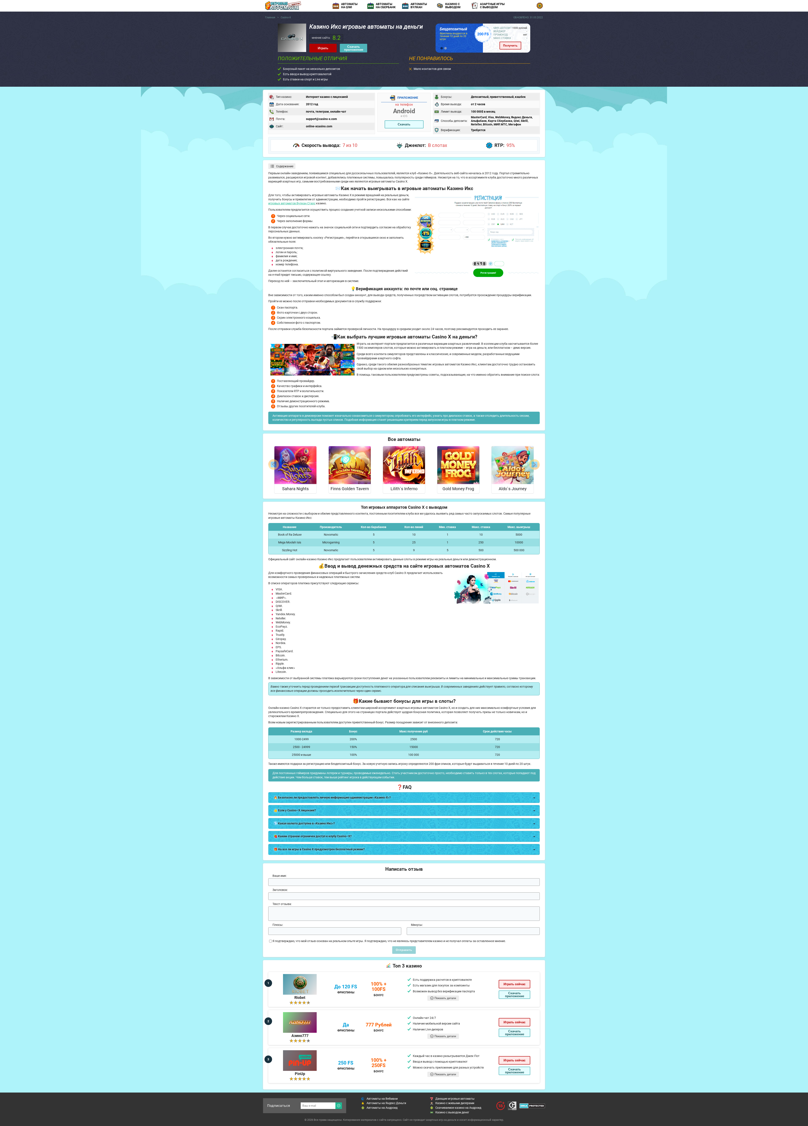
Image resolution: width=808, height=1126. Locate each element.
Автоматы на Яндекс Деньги (386, 1103)
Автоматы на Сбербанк (386, 5)
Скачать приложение (353, 48)
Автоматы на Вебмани (382, 1098)
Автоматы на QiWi (349, 5)
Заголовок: (280, 890)
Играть (323, 48)
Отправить (404, 950)
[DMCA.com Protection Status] (532, 1105)
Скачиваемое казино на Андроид (458, 1107)
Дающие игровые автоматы (454, 1098)
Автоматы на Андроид (382, 1107)
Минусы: (417, 924)
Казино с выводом (452, 5)
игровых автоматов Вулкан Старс (291, 203)
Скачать (404, 124)
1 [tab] (441, 48)
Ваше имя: (279, 875)
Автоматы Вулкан (419, 5)
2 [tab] (445, 48)
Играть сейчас (514, 984)
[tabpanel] (483, 38)
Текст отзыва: (282, 904)
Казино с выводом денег (452, 1112)
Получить (510, 45)
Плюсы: (277, 924)
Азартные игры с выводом (492, 5)
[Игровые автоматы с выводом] (283, 5)
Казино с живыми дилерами (454, 1103)
